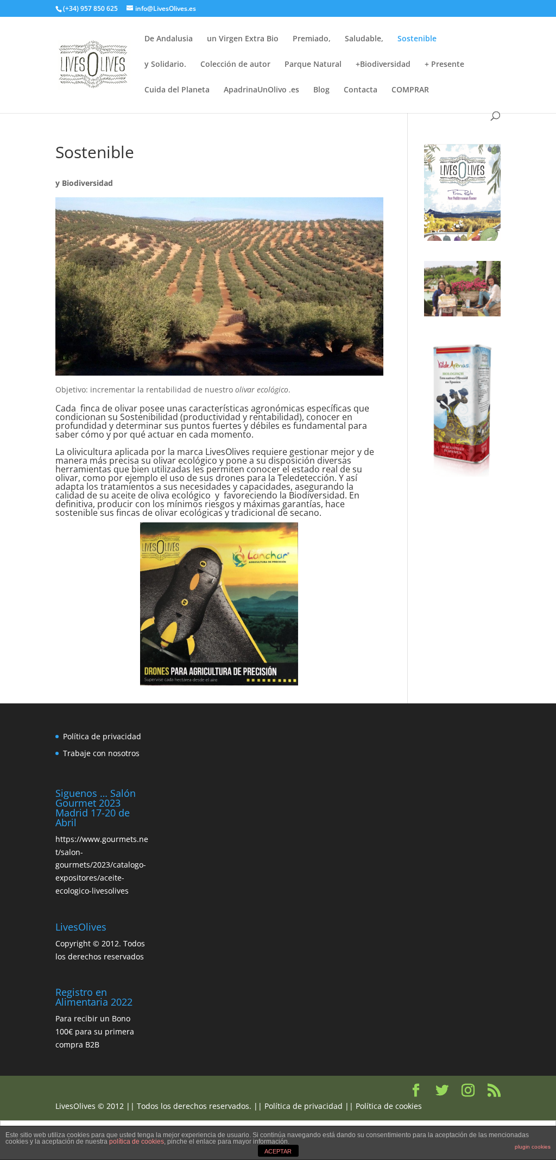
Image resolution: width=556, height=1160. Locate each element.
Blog (321, 90)
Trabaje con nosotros (101, 753)
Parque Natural (313, 64)
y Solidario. (165, 64)
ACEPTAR (278, 1151)
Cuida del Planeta (177, 90)
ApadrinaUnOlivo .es (261, 90)
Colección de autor (235, 64)
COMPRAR (410, 90)
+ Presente (444, 64)
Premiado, (312, 39)
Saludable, (364, 39)
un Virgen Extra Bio (243, 39)
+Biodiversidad (383, 64)
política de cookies (136, 1141)
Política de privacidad (102, 736)
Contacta (360, 90)
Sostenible (417, 39)
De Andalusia (168, 39)
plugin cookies (533, 1147)
